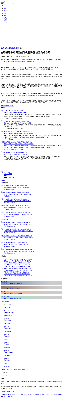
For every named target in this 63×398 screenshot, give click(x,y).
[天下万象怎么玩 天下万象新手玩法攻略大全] (13, 110)
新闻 (5, 13)
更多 (2, 182)
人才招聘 (13, 369)
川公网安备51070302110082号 (33, 394)
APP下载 (3, 394)
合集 (5, 17)
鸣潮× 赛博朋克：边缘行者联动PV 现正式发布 (16, 272)
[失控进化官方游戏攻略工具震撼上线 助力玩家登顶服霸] (16, 131)
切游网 (2, 48)
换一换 (2, 301)
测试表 (5, 21)
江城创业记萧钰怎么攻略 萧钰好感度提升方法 (16, 154)
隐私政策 (24, 369)
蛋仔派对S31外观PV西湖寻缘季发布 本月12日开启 (17, 261)
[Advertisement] (31, 35)
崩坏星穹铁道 (7, 106)
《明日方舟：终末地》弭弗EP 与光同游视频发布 (17, 266)
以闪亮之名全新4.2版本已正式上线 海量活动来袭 (17, 263)
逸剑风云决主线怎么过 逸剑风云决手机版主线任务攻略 (18, 144)
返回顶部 (11, 394)
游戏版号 (6, 19)
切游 (2, 5)
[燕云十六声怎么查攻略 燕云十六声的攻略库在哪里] (15, 121)
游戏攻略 (16, 48)
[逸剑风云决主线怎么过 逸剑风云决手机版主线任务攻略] (16, 142)
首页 (5, 8)
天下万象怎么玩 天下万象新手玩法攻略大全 (15, 112)
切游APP (3, 1)
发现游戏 (6, 10)
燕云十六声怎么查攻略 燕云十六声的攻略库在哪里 (17, 123)
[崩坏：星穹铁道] (5, 172)
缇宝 (12, 106)
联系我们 (8, 369)
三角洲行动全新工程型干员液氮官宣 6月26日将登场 (18, 259)
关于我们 (3, 369)
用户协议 (18, 369)
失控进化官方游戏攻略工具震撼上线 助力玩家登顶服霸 (18, 133)
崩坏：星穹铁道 (9, 48)
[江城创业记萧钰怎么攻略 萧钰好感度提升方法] (14, 152)
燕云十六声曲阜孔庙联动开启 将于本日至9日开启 (17, 264)
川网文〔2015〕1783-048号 (48, 394)
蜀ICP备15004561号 (19, 394)
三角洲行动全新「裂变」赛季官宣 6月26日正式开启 (18, 275)
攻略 (5, 15)
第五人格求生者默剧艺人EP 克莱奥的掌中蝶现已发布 (18, 270)
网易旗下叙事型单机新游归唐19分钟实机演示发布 (17, 268)
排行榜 (5, 22)
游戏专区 (3, 180)
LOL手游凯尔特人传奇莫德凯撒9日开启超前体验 (17, 274)
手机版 (7, 394)
